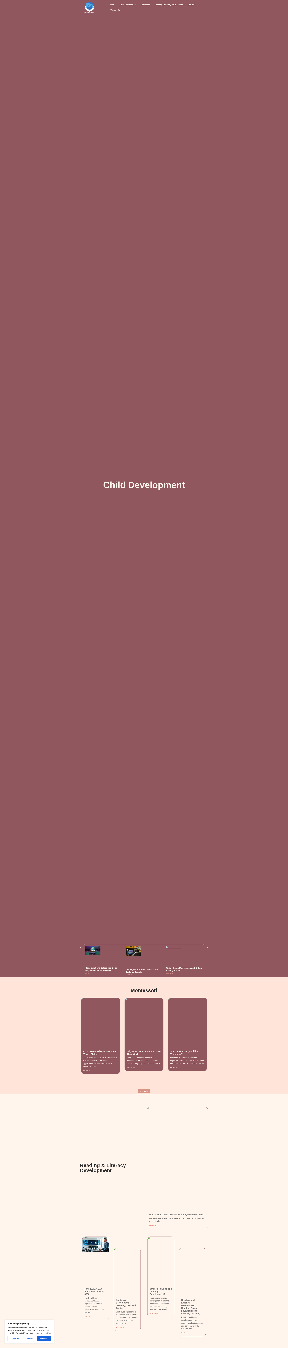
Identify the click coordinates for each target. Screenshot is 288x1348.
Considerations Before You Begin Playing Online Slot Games (101, 969)
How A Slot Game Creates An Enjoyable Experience (176, 1214)
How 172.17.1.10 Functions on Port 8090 (94, 1291)
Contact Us (115, 10)
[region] (29, 1332)
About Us (191, 5)
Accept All (44, 1339)
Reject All (29, 1339)
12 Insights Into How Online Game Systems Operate (142, 970)
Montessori (145, 5)
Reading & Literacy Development (169, 5)
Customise (15, 1339)
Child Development (128, 5)
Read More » (89, 973)
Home (112, 5)
